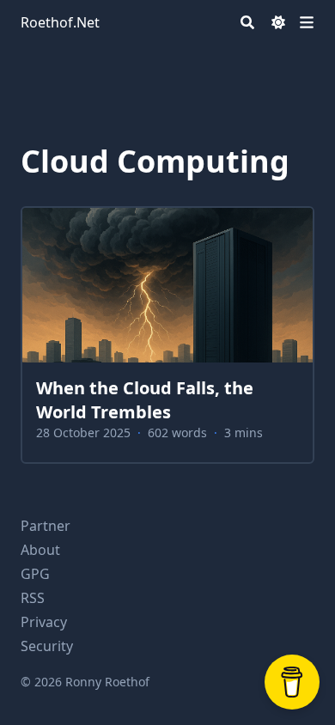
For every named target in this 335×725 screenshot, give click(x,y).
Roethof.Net (60, 22)
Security (47, 646)
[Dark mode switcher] (278, 22)
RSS (33, 597)
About (40, 549)
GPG (35, 573)
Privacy (44, 621)
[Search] (247, 22)
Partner (45, 525)
